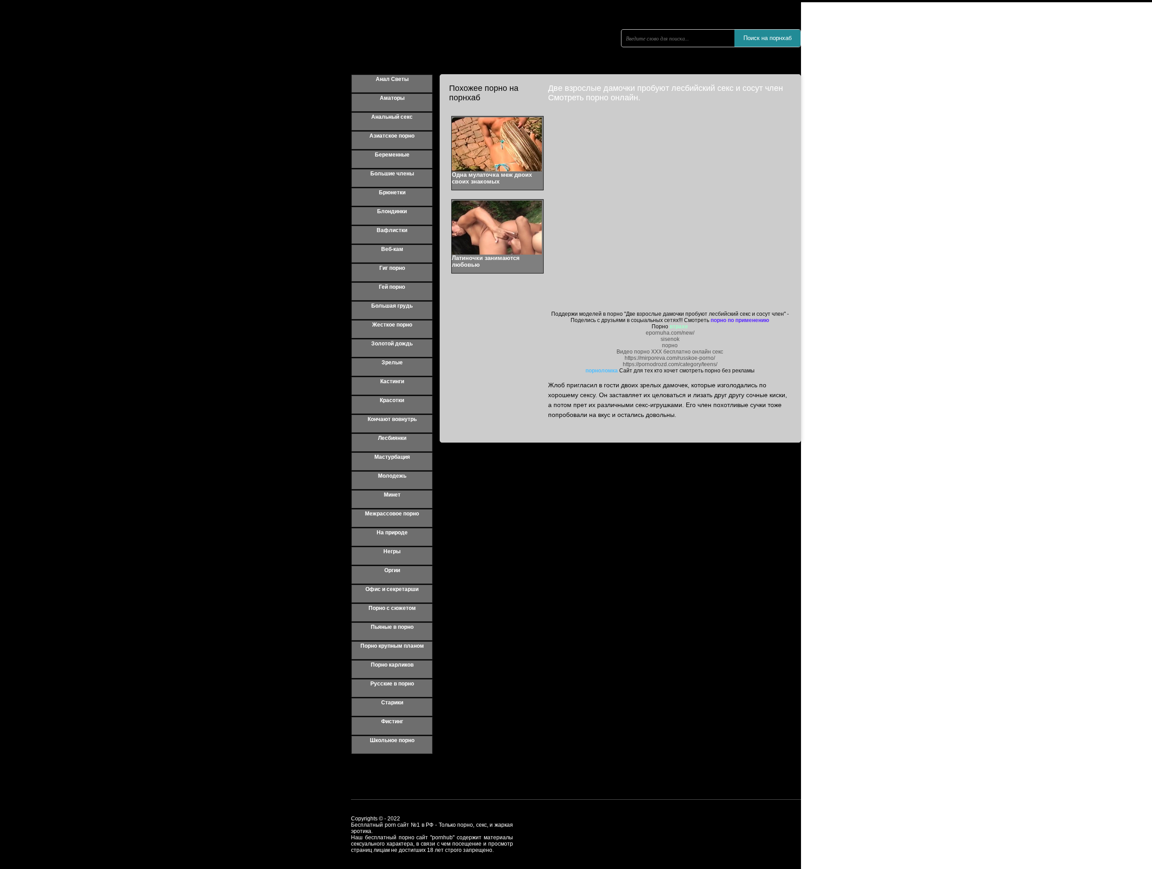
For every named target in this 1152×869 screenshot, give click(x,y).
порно (670, 345)
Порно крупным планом (392, 646)
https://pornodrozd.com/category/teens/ (670, 364)
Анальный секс (392, 117)
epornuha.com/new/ (670, 333)
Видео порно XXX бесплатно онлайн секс (669, 352)
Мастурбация (392, 457)
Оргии (392, 570)
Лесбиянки (392, 438)
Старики (392, 702)
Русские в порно (392, 684)
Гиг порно (392, 268)
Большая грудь (392, 306)
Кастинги (392, 381)
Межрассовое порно (392, 514)
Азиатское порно (391, 136)
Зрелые (392, 362)
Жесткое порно (392, 325)
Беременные (392, 155)
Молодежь (392, 476)
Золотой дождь (392, 343)
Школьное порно (392, 740)
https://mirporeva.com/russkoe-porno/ (670, 358)
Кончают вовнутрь (392, 419)
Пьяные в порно (392, 627)
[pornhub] (436, 51)
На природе (392, 532)
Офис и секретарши (391, 589)
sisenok (670, 339)
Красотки (392, 400)
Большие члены (392, 173)
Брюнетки (392, 192)
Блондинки (392, 211)
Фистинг (392, 721)
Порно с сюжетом (392, 608)
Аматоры (392, 98)
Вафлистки (392, 230)
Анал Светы (392, 79)
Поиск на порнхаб (767, 38)
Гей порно (392, 287)
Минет (392, 495)
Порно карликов (392, 665)
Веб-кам (392, 249)
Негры (391, 551)
